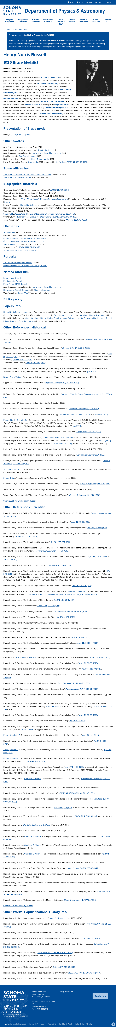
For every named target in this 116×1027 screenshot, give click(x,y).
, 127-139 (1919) (48, 605)
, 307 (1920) (66, 617)
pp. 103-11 (91, 371)
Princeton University (50, 77)
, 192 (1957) (28, 241)
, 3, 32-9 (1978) (76, 347)
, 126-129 (53, 706)
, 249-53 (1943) (64, 967)
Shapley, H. (8, 213)
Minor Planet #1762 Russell (15, 284)
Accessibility (52, 1024)
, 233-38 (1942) (82, 868)
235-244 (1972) (101, 414)
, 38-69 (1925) (88, 663)
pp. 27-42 (77, 426)
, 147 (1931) (88, 793)
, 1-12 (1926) (90, 735)
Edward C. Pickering (76, 591)
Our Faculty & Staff (61, 22)
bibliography (105, 440)
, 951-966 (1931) (69, 793)
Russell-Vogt (23, 293)
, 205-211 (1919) (64, 600)
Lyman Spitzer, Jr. (69, 318)
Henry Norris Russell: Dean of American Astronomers (44, 198)
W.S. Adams (20, 657)
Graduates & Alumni (48, 20)
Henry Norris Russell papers (15, 312)
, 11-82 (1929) (74, 767)
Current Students (36, 20)
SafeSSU (62, 1024)
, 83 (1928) (92, 938)
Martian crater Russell (12, 281)
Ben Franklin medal (27, 156)
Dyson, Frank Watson (12, 377)
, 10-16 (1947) (84, 972)
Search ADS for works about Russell (19, 500)
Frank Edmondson (27, 321)
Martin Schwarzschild (87, 318)
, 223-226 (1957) (25, 250)
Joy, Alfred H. (9, 232)
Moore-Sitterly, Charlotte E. (15, 420)
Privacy (43, 1024)
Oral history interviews (63, 315)
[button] (113, 1024)
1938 (31, 729)
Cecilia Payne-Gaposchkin (56, 107)
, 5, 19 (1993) (76, 219)
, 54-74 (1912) (10, 559)
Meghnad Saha (61, 104)
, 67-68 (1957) (33, 238)
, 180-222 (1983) (23, 359)
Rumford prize (44, 150)
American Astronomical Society (17, 177)
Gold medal (33, 162)
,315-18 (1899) (80, 521)
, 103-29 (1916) (82, 585)
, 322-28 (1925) (81, 689)
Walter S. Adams (32, 104)
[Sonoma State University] (13, 10)
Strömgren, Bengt (11, 469)
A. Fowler (60, 162)
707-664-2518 (42, 1009)
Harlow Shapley (10, 98)
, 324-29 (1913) (59, 565)
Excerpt (7, 202)
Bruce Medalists (96, 20)
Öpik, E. (6, 241)
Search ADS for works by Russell (18, 905)
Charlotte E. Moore (32, 778)
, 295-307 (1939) (55, 952)
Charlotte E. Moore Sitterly (52, 101)
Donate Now (100, 995)
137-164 (96, 706)
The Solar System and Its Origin (36, 824)
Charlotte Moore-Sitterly (62, 443)
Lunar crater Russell (12, 278)
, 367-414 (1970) (62, 382)
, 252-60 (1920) (97, 527)
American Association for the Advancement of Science (27, 174)
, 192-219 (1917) (63, 594)
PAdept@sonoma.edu (40, 1006)
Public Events (72, 20)
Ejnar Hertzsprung (42, 290)
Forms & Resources (83, 20)
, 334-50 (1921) (76, 162)
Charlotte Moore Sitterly (35, 318)
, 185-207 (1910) (60, 542)
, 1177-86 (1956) (80, 900)
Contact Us (107, 20)
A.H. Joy (32, 657)
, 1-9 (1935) (63, 807)
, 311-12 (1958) (29, 247)
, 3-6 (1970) (84, 408)
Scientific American (57, 918)
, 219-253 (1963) (88, 431)
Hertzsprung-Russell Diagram (16, 290)
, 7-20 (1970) (95, 483)
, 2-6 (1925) (21, 134)
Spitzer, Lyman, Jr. (11, 244)
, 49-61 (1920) (70, 611)
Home (9, 29)
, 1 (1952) (90, 454)
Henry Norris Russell (29, 204)
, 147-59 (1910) (52, 550)
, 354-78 (44, 213)
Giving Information (66, 991)
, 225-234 (75, 414)
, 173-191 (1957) (47, 216)
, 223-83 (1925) (91, 668)
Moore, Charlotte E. (11, 238)
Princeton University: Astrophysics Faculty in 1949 (25, 265)
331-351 (11, 573)
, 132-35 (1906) (27, 536)
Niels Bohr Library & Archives (92, 315)
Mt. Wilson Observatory (47, 83)
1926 (24, 729)
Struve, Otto (8, 250)
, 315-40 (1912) (97, 556)
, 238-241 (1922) (87, 643)
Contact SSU (33, 1024)
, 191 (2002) (59, 189)
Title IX (70, 1024)
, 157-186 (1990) (36, 362)
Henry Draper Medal (40, 159)
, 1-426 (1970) (84, 495)
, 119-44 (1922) (80, 637)
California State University (83, 1024)
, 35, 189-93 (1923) (100, 657)
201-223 (103, 706)
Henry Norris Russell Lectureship (46, 153)
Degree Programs (9, 20)
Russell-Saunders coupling (51, 113)
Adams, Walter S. (10, 749)
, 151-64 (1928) (36, 761)
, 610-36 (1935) (86, 816)
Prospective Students (22, 20)
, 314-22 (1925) (74, 683)
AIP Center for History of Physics (17, 262)
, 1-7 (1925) (77, 720)
